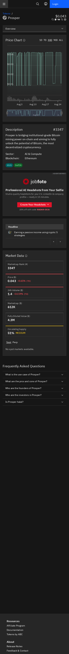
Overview (10, 28)
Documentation (15, 629)
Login (55, 4)
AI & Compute (33, 154)
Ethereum (31, 158)
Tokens (6, 13)
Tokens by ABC (15, 634)
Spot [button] (8, 342)
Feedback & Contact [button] (18, 650)
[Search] (38, 4)
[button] (60, 16)
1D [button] (40, 40)
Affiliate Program (16, 625)
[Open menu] (4, 4)
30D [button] (50, 40)
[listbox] (34, 28)
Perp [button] (15, 342)
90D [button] (55, 40)
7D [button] (45, 40)
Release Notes (15, 646)
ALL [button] (61, 40)
